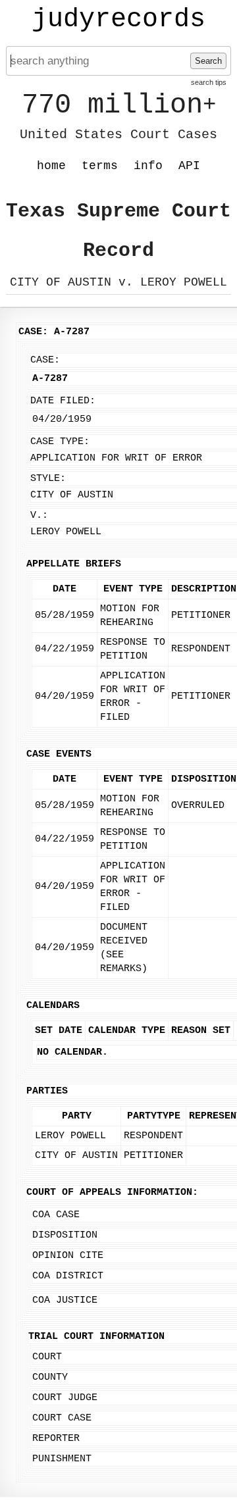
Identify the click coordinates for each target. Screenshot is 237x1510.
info (148, 165)
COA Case (56, 1215)
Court (47, 1357)
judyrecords (118, 20)
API (189, 165)
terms (100, 165)
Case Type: (60, 441)
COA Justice (64, 1300)
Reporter (56, 1438)
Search (208, 61)
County (50, 1377)
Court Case (62, 1418)
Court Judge (64, 1397)
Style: (48, 478)
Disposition (64, 1235)
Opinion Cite (67, 1255)
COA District (67, 1276)
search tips (208, 82)
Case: (45, 360)
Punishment (62, 1459)
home (51, 165)
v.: (39, 515)
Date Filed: (62, 401)
